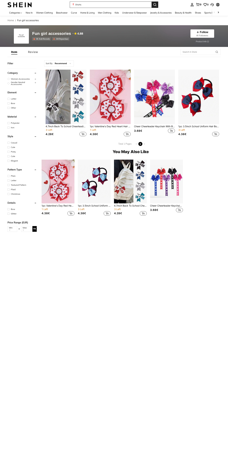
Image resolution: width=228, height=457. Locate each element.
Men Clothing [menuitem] (104, 12)
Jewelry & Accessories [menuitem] (161, 12)
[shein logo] (20, 4)
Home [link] (11, 20)
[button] (212, 5)
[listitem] (42, 39)
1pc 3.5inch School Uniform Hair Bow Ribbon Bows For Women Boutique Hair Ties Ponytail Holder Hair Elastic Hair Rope (198, 126)
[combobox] (59, 63)
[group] (22, 79)
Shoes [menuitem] (198, 12)
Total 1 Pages (125, 144)
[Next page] (144, 144)
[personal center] (192, 5)
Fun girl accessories (51, 34)
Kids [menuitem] (117, 12)
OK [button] (34, 229)
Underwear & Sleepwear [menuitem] (134, 12)
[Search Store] (216, 51)
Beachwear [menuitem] (62, 12)
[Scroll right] (218, 12)
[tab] (14, 51)
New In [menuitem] (29, 12)
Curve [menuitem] (74, 12)
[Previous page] (136, 144)
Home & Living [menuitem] (87, 12)
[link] (198, 5)
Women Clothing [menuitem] (44, 12)
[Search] (155, 5)
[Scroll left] (214, 12)
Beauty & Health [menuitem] (183, 12)
